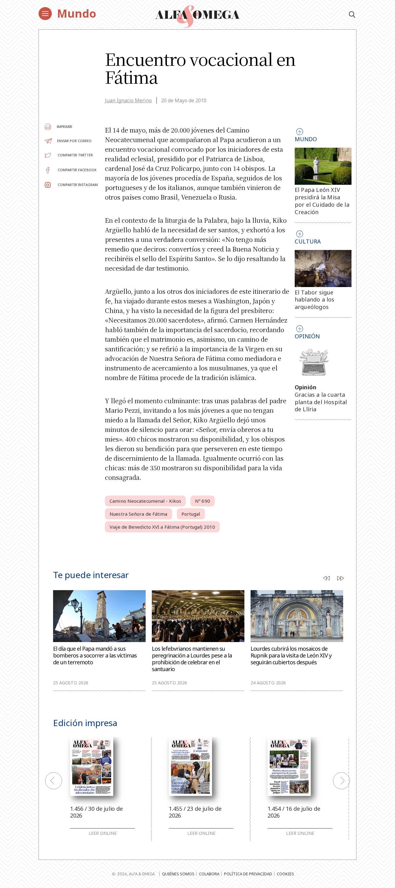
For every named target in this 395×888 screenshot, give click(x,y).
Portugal (190, 514)
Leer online (103, 833)
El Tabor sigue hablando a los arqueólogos (315, 300)
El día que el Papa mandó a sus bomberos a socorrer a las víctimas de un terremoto (95, 655)
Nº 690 (202, 501)
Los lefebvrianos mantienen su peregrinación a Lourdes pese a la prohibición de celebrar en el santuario (192, 659)
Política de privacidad (248, 874)
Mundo (76, 13)
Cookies (285, 874)
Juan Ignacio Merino (128, 100)
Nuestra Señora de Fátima (138, 514)
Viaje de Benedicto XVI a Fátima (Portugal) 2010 (162, 527)
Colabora (209, 874)
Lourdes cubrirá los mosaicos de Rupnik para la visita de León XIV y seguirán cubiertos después (291, 655)
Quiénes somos (178, 874)
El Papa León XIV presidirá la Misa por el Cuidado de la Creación (322, 200)
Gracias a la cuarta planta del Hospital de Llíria (321, 402)
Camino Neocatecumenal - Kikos (145, 501)
